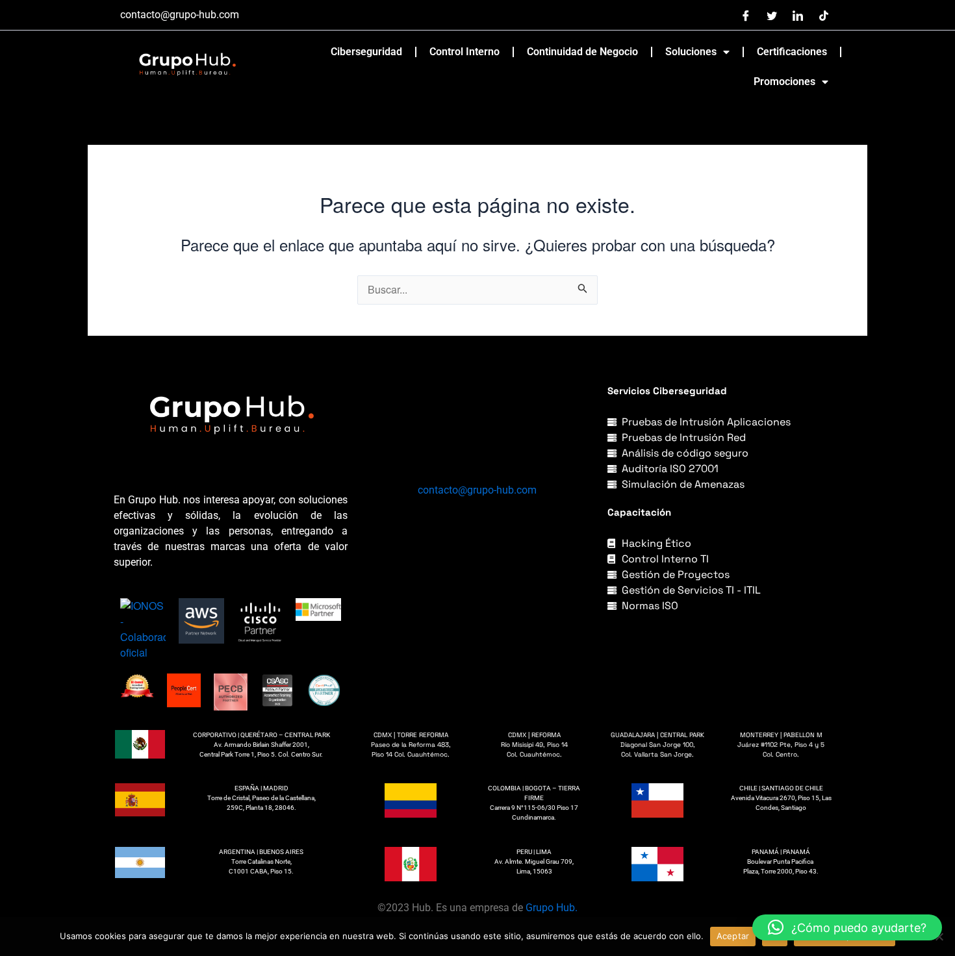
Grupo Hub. (552, 907)
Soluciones (691, 51)
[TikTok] (824, 15)
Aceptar (733, 936)
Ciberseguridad (366, 51)
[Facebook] (746, 15)
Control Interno (464, 51)
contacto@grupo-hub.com (477, 490)
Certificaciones (792, 51)
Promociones (784, 81)
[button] (847, 927)
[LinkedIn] (798, 15)
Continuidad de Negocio (582, 51)
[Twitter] (772, 15)
